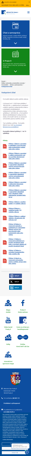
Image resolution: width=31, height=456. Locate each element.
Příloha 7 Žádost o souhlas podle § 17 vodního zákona (17, 202)
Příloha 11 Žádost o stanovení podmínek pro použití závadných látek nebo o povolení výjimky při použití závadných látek (17, 242)
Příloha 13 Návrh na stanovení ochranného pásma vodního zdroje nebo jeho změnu (17, 260)
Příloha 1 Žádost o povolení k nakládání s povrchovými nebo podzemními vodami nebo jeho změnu (17, 146)
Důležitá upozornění (10, 2)
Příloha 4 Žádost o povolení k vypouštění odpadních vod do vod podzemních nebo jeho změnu (17, 175)
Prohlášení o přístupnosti (12, 403)
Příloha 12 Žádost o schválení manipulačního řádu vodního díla (16, 252)
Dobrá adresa (23, 312)
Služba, (22, 344)
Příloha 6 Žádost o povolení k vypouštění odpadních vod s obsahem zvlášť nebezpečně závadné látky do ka (17, 193)
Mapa (8, 310)
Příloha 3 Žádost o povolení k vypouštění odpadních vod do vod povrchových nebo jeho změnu (17, 165)
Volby (8, 344)
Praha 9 (22, 310)
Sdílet (17, 276)
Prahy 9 (8, 329)
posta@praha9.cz (9, 412)
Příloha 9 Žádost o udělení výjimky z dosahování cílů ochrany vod (17, 218)
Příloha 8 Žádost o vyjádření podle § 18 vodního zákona (15, 210)
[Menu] (29, 12)
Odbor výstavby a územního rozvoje (13, 83)
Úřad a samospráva (16, 85)
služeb (8, 312)
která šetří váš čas (22, 346)
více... (28, 5)
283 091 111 (16, 398)
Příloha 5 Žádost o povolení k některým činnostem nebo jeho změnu (17, 184)
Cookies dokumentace (8, 439)
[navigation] (15, 33)
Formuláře (4, 85)
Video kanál (8, 327)
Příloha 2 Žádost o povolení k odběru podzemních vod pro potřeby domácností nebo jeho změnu (17, 155)
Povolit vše (15, 452)
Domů (3, 81)
